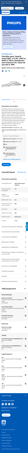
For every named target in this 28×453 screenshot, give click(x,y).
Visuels (4, 335)
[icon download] (25, 298)
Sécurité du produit (6, 443)
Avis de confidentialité (6, 440)
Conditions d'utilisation (7, 446)
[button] (4, 85)
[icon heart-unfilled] (19, 12)
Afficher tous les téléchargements (11, 159)
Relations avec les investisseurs (8, 429)
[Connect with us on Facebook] (3, 404)
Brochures (5, 324)
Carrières (4, 432)
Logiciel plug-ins (7, 354)
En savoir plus (8, 47)
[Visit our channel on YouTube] (12, 404)
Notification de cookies (6, 438)
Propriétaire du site (6, 435)
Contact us (6, 415)
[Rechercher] (23, 12)
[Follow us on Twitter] (9, 404)
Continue (19, 8)
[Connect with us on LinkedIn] (6, 404)
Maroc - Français (6, 410)
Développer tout (21, 172)
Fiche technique (7, 295)
